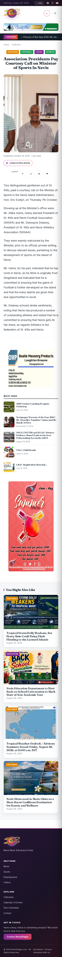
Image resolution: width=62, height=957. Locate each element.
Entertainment (10, 877)
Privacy (48, 949)
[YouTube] (57, 3)
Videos (7, 882)
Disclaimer (38, 949)
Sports (7, 871)
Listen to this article (18, 163)
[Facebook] (47, 3)
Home (6, 44)
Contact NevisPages (17, 936)
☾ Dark (39, 3)
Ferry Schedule (11, 907)
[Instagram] (52, 3)
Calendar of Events (13, 902)
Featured (16, 44)
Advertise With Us (41, 952)
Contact (7, 913)
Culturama (8, 897)
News (6, 866)
